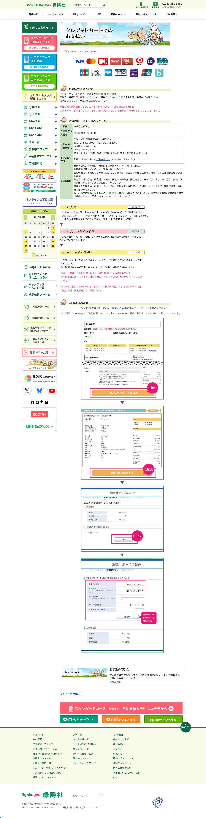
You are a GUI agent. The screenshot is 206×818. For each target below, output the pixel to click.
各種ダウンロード (122, 763)
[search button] (104, 5)
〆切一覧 (77, 734)
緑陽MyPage (118, 308)
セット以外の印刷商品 (84, 744)
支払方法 (117, 748)
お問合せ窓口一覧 (42, 763)
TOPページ (38, 734)
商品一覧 (33, 14)
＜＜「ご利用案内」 (71, 694)
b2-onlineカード (72, 215)
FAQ (115, 777)
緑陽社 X (38, 777)
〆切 (99, 14)
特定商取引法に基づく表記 (126, 772)
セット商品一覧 (81, 739)
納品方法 (117, 753)
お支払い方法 (119, 669)
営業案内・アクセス (43, 744)
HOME (70, 51)
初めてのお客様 (121, 739)
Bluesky (52, 777)
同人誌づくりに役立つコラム (47, 772)
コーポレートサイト (84, 149)
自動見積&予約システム (45, 748)
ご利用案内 (171, 14)
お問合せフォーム (42, 758)
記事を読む (115, 682)
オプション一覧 (81, 748)
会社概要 (37, 739)
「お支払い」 (103, 159)
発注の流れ (118, 744)
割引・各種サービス (83, 753)
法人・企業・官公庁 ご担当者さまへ (50, 767)
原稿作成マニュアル (146, 14)
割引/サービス (80, 14)
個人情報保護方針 (122, 767)
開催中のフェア (119, 14)
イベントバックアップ (84, 763)
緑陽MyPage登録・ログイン (47, 753)
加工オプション (55, 14)
